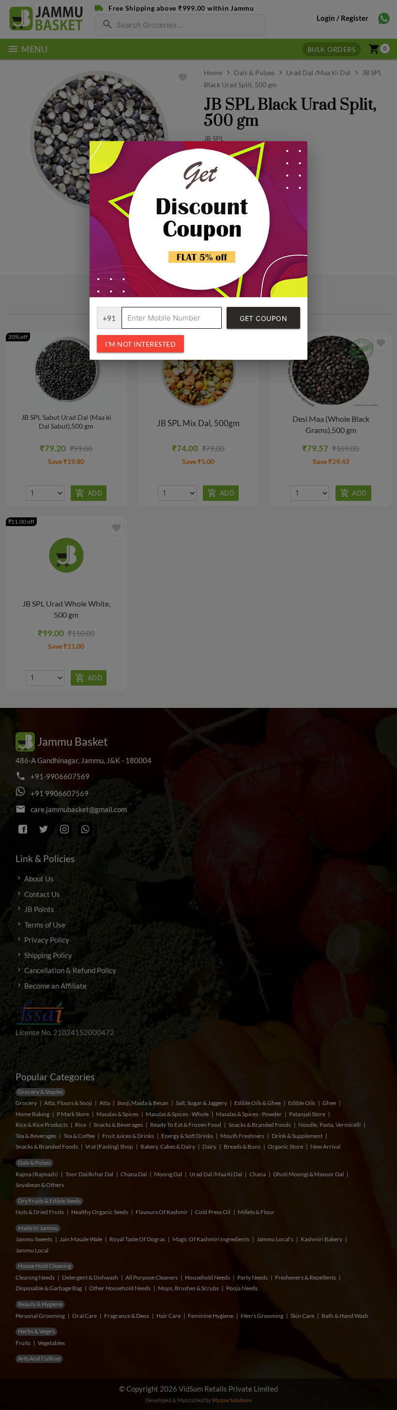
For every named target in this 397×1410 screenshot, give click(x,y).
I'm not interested (140, 344)
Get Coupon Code (263, 321)
